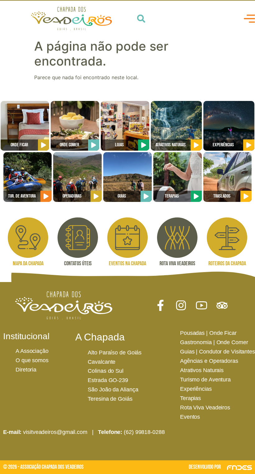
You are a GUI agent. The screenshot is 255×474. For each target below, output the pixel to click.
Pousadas (192, 333)
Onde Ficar (223, 333)
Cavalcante (101, 362)
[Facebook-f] (160, 305)
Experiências (196, 389)
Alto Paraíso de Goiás (114, 352)
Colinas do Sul (105, 371)
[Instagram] (181, 305)
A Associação (32, 351)
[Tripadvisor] (222, 305)
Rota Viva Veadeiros (205, 407)
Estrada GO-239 (108, 380)
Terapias (190, 398)
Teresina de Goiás (110, 399)
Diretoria (26, 370)
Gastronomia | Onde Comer (214, 342)
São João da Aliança (113, 389)
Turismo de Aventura (205, 379)
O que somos (32, 360)
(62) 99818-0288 (144, 432)
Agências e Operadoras (209, 361)
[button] (141, 18)
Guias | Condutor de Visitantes (217, 352)
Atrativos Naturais (202, 370)
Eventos (190, 417)
